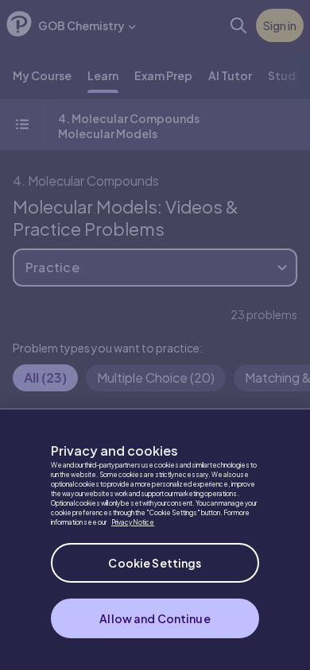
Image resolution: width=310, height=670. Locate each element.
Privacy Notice (132, 522)
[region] (155, 539)
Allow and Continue (155, 618)
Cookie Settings (154, 563)
